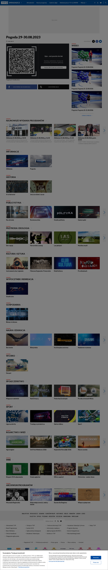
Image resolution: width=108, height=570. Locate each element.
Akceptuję (96, 557)
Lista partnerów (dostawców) (56, 561)
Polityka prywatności (23, 567)
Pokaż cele (96, 562)
